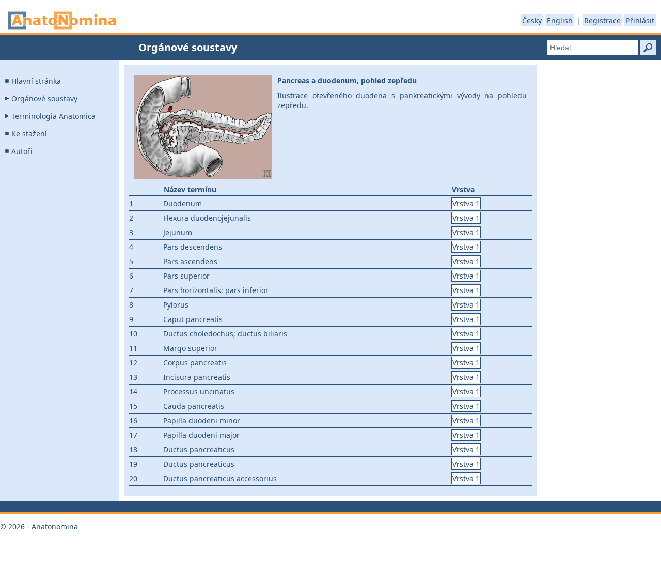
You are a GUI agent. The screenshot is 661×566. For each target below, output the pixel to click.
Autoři (22, 151)
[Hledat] (648, 47)
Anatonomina (62, 20)
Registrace (602, 20)
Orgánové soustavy (44, 98)
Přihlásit (640, 20)
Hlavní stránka (36, 81)
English (560, 20)
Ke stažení (29, 134)
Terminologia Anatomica (53, 116)
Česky (532, 20)
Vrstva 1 (466, 203)
